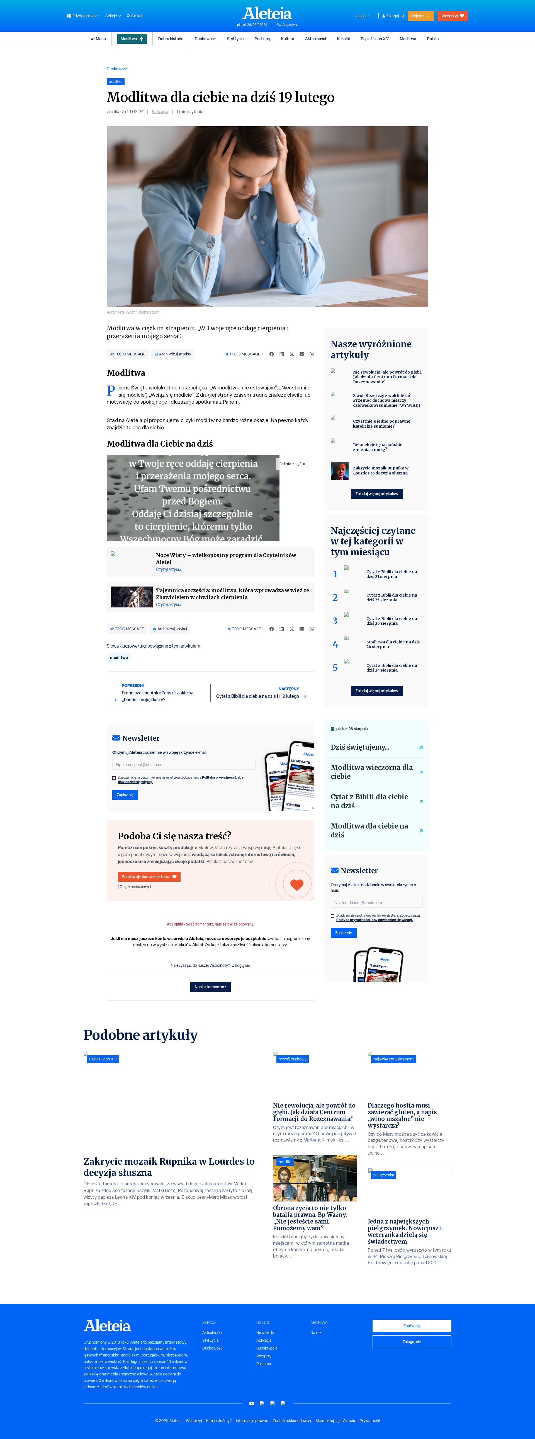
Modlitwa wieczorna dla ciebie (372, 772)
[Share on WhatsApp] (312, 354)
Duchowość (205, 38)
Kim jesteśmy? (219, 1420)
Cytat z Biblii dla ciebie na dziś (369, 801)
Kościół (343, 38)
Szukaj (136, 15)
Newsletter (266, 1332)
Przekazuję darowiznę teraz (146, 876)
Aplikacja (263, 1340)
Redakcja (160, 112)
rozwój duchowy (293, 1059)
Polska (433, 38)
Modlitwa (129, 38)
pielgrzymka (383, 1175)
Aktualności (315, 38)
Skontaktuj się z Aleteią (335, 1420)
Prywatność (370, 1420)
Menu (101, 38)
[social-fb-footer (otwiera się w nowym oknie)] (262, 1403)
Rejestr (417, 15)
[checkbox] (114, 778)
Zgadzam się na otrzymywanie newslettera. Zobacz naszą (180, 779)
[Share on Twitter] (292, 354)
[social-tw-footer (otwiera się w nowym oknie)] (272, 1403)
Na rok (316, 1332)
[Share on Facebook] (271, 354)
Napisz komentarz (210, 986)
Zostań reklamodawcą (292, 1420)
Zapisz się (125, 794)
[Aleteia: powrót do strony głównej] (267, 12)
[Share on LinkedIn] (281, 354)
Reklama (263, 1363)
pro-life (285, 1161)
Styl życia (235, 38)
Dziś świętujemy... (360, 747)
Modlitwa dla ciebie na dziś (369, 830)
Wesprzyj (449, 15)
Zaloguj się (395, 15)
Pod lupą (262, 38)
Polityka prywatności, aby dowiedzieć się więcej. (374, 919)
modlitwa (119, 657)
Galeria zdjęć (290, 464)
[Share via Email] (302, 354)
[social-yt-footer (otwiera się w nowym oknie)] (251, 1403)
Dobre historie (170, 38)
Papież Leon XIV (375, 38)
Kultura (287, 38)
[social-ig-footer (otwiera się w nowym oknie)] (283, 1403)
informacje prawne (252, 1420)
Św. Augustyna (287, 25)
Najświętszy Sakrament (393, 1059)
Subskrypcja (266, 1348)
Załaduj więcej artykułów (377, 493)
